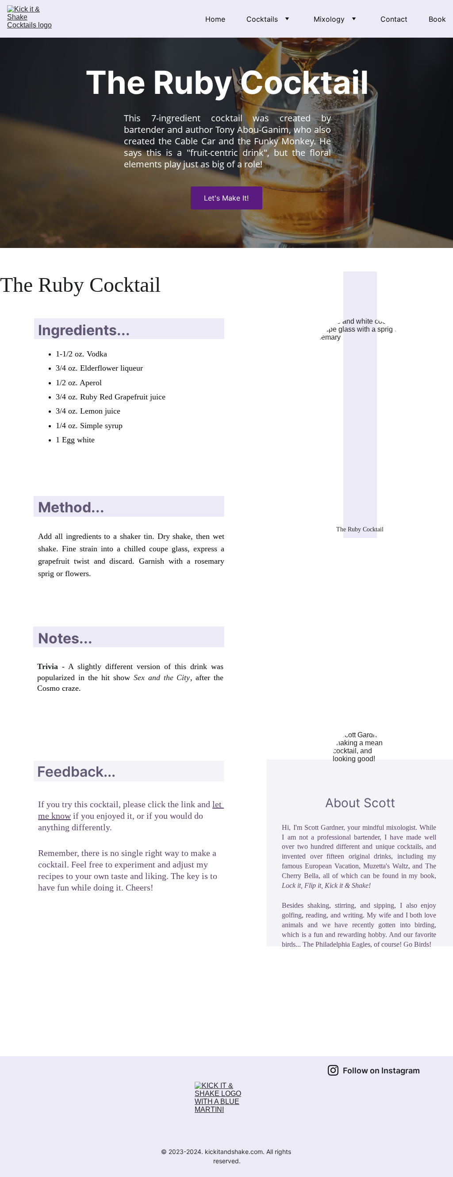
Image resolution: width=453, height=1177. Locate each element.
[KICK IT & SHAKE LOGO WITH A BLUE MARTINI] (226, 1111)
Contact (393, 19)
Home (215, 19)
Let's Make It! (226, 198)
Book (437, 19)
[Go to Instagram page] (332, 1070)
